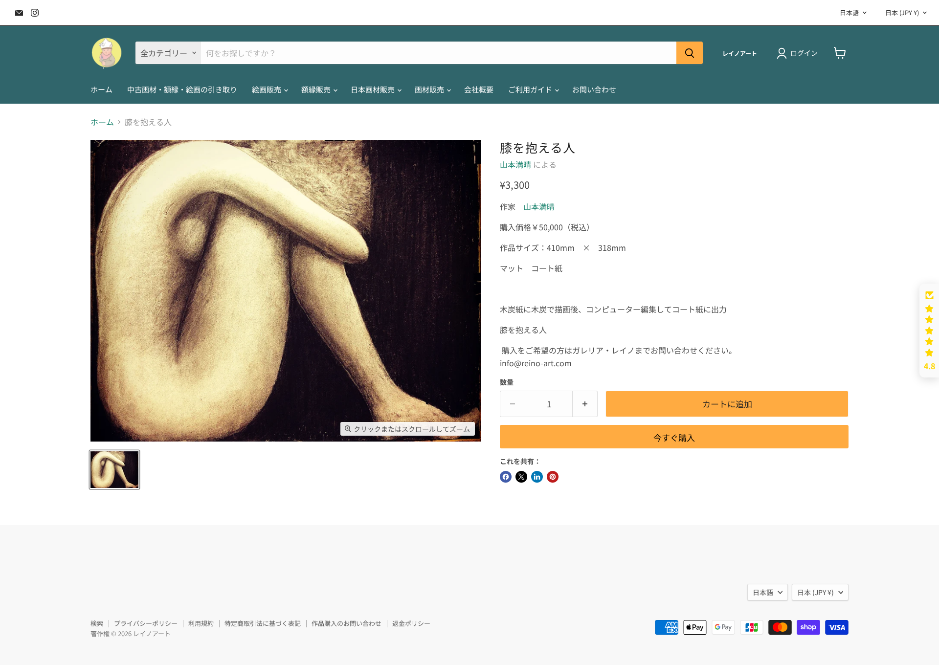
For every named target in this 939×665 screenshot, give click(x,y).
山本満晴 (515, 164)
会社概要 (478, 89)
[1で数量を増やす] (585, 404)
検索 (96, 623)
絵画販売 (267, 89)
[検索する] (689, 53)
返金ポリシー (411, 623)
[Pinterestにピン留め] (553, 477)
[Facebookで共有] (506, 477)
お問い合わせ (594, 89)
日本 (902, 12)
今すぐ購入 (674, 437)
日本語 (849, 12)
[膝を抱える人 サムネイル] (114, 469)
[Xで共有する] (521, 477)
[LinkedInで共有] (537, 477)
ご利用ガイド (531, 89)
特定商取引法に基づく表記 (262, 623)
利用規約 (201, 623)
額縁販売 (316, 89)
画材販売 (430, 89)
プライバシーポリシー (146, 623)
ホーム (101, 89)
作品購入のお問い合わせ (346, 623)
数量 (507, 382)
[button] (929, 330)
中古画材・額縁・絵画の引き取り (182, 89)
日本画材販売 (373, 89)
